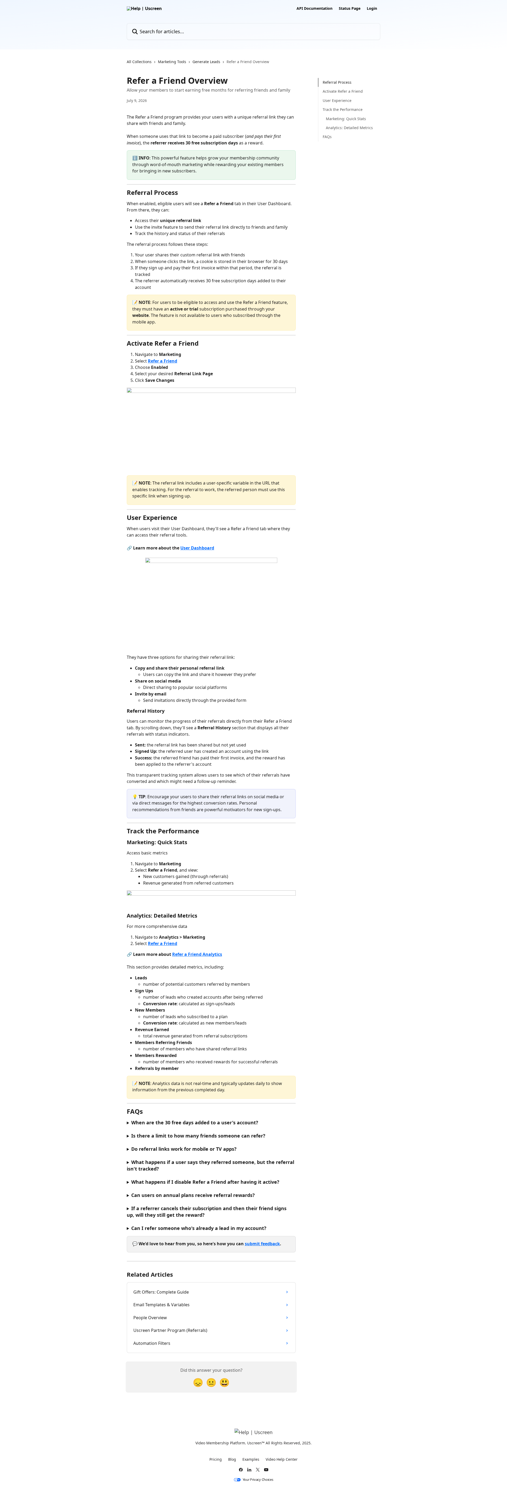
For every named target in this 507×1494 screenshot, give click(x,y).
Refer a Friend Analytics (197, 954)
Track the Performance (343, 109)
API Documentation (314, 8)
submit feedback (262, 1244)
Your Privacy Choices (258, 1479)
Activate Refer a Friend (343, 91)
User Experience (337, 100)
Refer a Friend (162, 361)
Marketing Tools (172, 61)
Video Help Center (282, 1459)
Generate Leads (206, 61)
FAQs (327, 136)
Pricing (215, 1459)
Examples (250, 1459)
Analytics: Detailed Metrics (349, 127)
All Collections (139, 61)
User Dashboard (197, 548)
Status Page (349, 8)
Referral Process (337, 82)
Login (372, 8)
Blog (232, 1459)
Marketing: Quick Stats (346, 118)
